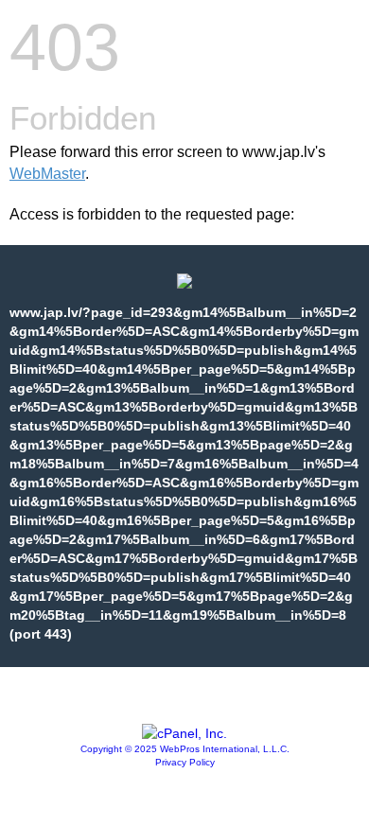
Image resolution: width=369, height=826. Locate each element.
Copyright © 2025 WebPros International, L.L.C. (185, 749)
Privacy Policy (185, 762)
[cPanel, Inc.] (184, 733)
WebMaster (47, 174)
